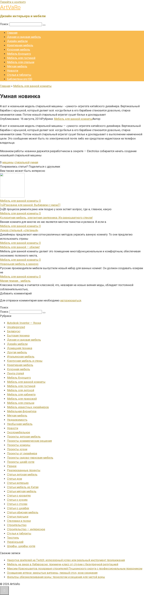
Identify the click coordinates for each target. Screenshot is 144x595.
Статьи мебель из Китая (22, 487)
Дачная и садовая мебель (24, 37)
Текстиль (13, 537)
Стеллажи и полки (19, 521)
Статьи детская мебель (22, 474)
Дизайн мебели (17, 41)
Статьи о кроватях (19, 495)
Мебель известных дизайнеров (28, 407)
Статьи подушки (17, 516)
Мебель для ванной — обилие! (20, 247)
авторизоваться (70, 300)
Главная (12, 32)
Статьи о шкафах (18, 508)
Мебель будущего (19, 53)
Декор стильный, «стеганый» (19, 230)
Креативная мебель (20, 45)
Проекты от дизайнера (22, 453)
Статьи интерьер (18, 483)
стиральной (22, 162)
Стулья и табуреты (19, 75)
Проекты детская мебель (24, 436)
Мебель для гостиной (21, 58)
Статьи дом (14, 478)
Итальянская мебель (20, 356)
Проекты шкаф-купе (20, 462)
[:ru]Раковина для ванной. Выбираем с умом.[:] (30, 205)
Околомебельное (18, 432)
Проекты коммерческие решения (29, 441)
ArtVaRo (10, 7)
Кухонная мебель (18, 49)
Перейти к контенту (13, 2)
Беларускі (13, 331)
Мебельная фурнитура (21, 411)
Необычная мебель (19, 424)
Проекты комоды (18, 445)
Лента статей (15, 373)
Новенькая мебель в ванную (19, 264)
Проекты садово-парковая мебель (30, 457)
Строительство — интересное (26, 529)
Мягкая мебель (17, 66)
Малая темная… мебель (15, 280)
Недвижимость (17, 419)
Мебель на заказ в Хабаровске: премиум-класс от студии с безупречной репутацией (62, 564)
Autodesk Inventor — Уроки (24, 323)
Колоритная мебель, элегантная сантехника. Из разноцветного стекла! (46, 217)
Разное (12, 466)
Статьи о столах (17, 504)
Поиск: (4, 24)
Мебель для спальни (20, 62)
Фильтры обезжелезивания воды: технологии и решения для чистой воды (56, 577)
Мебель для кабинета (21, 394)
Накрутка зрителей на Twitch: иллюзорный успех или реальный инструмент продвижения (66, 560)
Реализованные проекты (23, 470)
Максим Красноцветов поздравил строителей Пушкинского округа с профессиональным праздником (74, 568)
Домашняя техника (19, 348)
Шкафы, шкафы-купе (21, 546)
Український (15, 542)
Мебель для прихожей (22, 398)
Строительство (17, 525)
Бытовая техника (18, 335)
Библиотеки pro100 (19, 79)
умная (34, 162)
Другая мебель (17, 352)
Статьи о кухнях (17, 499)
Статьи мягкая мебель (21, 491)
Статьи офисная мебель (22, 512)
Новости (12, 70)
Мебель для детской (20, 390)
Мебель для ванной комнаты (73, 119)
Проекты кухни (17, 449)
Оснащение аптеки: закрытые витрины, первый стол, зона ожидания (52, 572)
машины (8, 162)
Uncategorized (16, 327)
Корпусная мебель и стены (24, 361)
